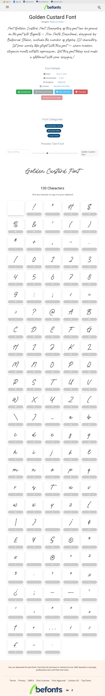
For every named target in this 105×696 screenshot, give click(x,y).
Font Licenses (42, 680)
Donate (82, 91)
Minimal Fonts (54, 131)
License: (45, 86)
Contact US (73, 680)
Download (25, 91)
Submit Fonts (57, 2)
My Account (30, 2)
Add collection (64, 92)
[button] (99, 8)
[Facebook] (72, 690)
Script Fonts (54, 135)
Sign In (7, 2)
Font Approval (59, 680)
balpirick (61, 82)
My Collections (43, 2)
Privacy (21, 680)
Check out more (44, 92)
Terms (13, 680)
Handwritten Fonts (54, 126)
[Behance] (67, 690)
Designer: (50, 82)
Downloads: (51, 78)
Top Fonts (86, 680)
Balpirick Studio (57, 22)
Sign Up (17, 2)
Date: (48, 74)
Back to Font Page (53, 97)
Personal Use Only (61, 86)
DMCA (31, 680)
